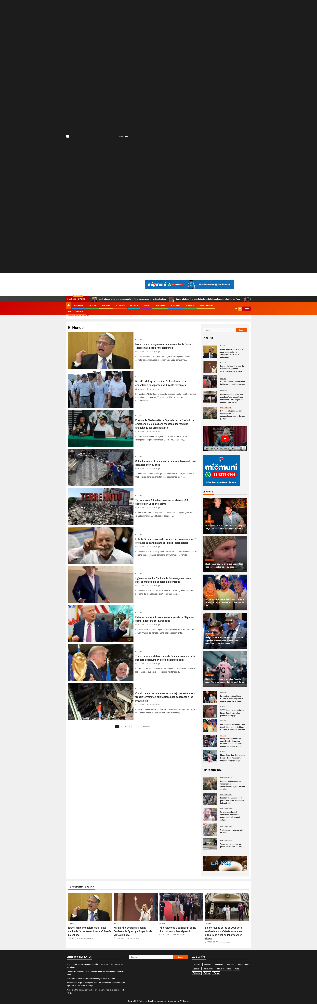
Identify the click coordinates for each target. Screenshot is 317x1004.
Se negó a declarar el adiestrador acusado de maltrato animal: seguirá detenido (230, 816)
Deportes (78, 306)
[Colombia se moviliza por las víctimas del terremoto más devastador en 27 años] (100, 467)
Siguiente (146, 726)
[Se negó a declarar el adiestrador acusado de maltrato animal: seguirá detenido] (210, 814)
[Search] (236, 308)
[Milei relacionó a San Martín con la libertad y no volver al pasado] (210, 381)
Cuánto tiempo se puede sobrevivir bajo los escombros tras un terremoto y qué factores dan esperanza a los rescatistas (165, 697)
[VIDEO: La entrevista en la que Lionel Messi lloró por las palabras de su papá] (225, 554)
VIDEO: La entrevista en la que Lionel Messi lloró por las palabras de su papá (232, 713)
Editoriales (160, 306)
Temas (146, 306)
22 (139, 726)
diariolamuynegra (154, 352)
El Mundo (190, 306)
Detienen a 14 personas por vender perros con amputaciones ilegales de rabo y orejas (232, 785)
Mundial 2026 (208, 969)
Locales (92, 306)
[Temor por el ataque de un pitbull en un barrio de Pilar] (210, 844)
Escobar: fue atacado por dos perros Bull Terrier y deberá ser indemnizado (232, 800)
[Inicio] (68, 305)
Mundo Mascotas (76, 312)
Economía (120, 306)
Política (134, 306)
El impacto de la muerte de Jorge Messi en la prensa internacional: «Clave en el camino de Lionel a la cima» (224, 640)
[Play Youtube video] (225, 438)
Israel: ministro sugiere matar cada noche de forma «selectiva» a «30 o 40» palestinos (132, 299)
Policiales (175, 306)
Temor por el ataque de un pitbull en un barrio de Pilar (230, 845)
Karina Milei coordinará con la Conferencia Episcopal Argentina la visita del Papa (208, 299)
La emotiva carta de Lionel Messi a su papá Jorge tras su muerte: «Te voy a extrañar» (231, 698)
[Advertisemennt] (189, 284)
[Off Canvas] (67, 136)
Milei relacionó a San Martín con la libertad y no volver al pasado (91, 979)
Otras (237, 969)
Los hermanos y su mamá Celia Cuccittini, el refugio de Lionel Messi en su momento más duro (224, 602)
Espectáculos (206, 306)
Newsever (172, 1001)
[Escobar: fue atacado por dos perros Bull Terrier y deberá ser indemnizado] (210, 799)
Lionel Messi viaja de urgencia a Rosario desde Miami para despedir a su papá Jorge (232, 757)
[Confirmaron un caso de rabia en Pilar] (210, 830)
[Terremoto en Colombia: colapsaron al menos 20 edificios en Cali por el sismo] (100, 506)
